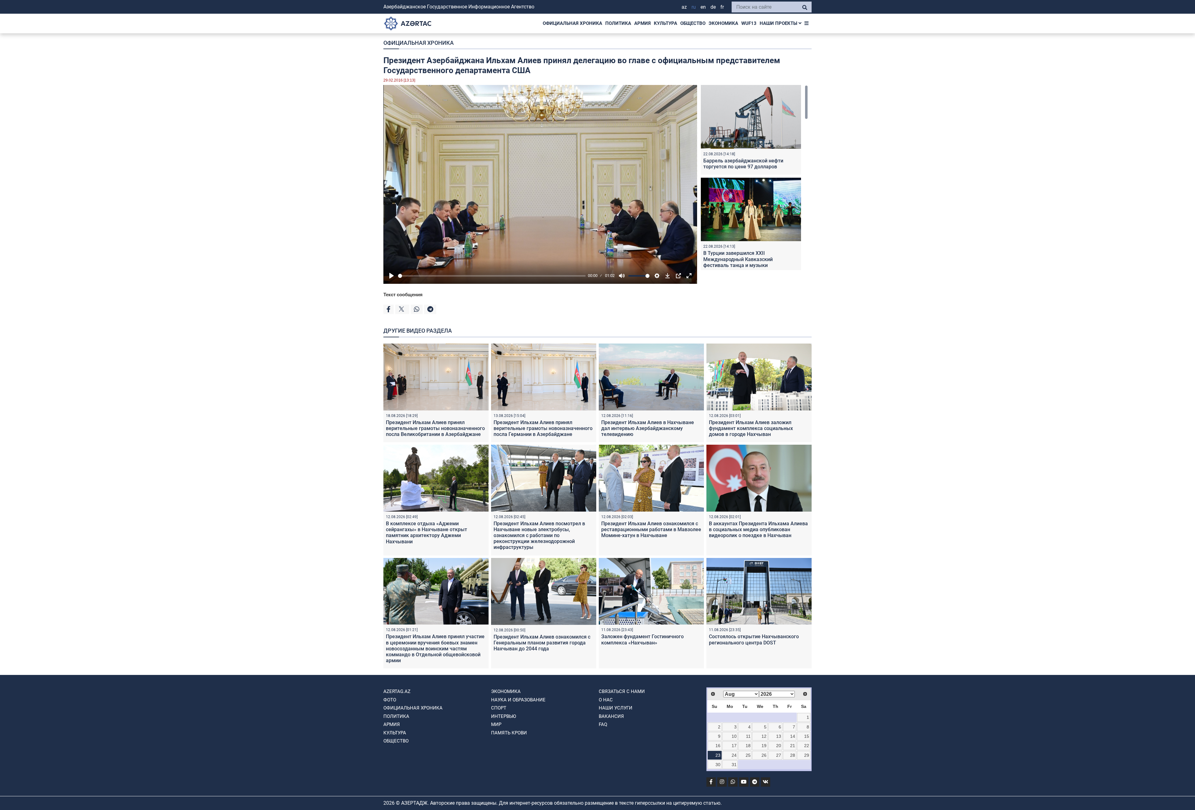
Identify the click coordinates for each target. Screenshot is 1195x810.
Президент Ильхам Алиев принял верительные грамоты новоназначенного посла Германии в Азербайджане (543, 428)
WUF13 (749, 23)
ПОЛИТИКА (618, 23)
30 (717, 764)
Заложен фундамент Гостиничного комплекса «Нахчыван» (642, 639)
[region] (754, 177)
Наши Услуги (615, 708)
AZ (684, 7)
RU (693, 7)
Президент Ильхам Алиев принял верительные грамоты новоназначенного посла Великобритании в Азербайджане (435, 428)
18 (748, 745)
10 (734, 736)
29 (806, 755)
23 (717, 755)
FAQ (603, 724)
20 (778, 745)
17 (734, 745)
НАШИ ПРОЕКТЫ (779, 23)
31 (734, 764)
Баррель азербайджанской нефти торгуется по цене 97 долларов (743, 164)
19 (764, 745)
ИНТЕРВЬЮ (503, 716)
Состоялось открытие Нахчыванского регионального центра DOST (754, 639)
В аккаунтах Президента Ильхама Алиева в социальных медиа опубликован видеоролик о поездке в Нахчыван (758, 529)
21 (792, 745)
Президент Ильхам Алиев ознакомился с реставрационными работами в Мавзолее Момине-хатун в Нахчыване (651, 529)
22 (806, 745)
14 (792, 736)
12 (764, 736)
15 (806, 736)
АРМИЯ (642, 23)
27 (778, 755)
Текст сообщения (403, 294)
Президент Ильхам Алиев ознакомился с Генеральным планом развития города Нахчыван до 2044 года (542, 643)
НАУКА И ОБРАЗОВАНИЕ (518, 700)
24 (734, 755)
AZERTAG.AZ (396, 691)
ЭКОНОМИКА (723, 23)
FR (722, 7)
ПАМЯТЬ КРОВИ (509, 733)
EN (703, 7)
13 (778, 736)
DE (713, 7)
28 (792, 755)
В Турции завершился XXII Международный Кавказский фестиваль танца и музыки (738, 259)
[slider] (492, 276)
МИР (496, 724)
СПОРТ (498, 708)
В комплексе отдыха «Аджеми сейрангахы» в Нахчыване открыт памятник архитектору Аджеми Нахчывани (426, 533)
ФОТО (389, 700)
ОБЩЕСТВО (692, 23)
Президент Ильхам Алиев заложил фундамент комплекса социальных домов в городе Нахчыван (751, 428)
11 (748, 736)
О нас (606, 700)
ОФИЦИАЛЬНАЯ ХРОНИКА (572, 23)
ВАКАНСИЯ (611, 716)
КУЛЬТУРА (665, 23)
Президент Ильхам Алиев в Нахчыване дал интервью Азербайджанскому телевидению (647, 428)
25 (748, 755)
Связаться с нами (622, 691)
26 (764, 755)
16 (717, 745)
